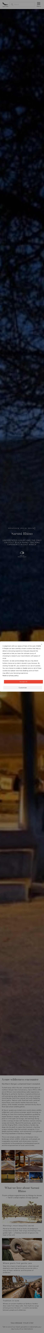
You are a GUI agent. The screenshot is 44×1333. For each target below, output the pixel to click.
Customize (23, 688)
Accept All (23, 682)
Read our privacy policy (11, 675)
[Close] (41, 644)
